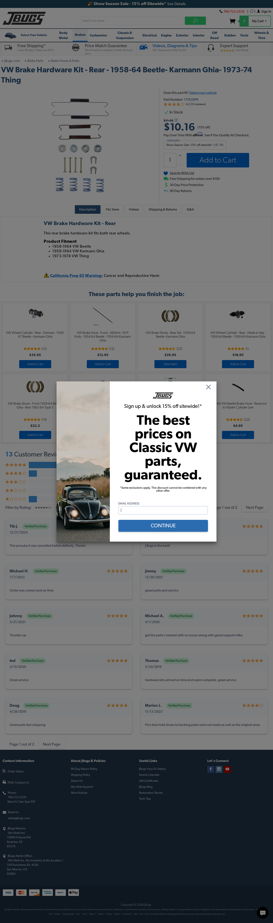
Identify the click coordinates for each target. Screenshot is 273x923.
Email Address (128, 503)
